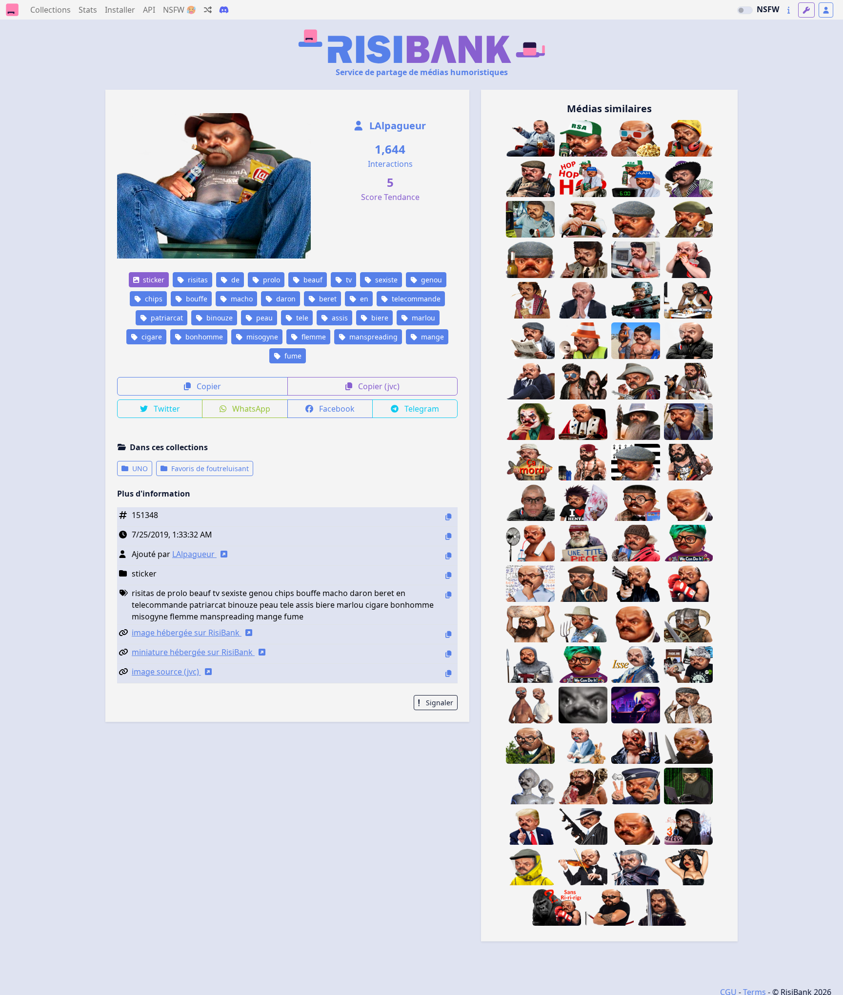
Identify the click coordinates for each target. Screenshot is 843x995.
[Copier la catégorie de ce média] (448, 575)
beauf (311, 279)
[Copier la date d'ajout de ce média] (448, 536)
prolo (270, 279)
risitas (197, 279)
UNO (139, 468)
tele (301, 317)
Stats (88, 9)
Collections (50, 9)
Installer (120, 9)
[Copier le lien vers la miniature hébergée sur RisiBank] (448, 653)
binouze (218, 317)
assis (339, 317)
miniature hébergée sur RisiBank (193, 652)
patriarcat (166, 317)
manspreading (372, 336)
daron (285, 298)
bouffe (195, 298)
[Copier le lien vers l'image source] (448, 673)
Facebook (336, 408)
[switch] (745, 10)
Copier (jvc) (378, 386)
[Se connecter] (826, 10)
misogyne (261, 336)
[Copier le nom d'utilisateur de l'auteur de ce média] (448, 555)
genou (430, 279)
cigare (151, 336)
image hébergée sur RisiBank (186, 632)
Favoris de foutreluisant (209, 468)
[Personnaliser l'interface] (806, 10)
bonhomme (203, 336)
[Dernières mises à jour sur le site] (788, 10)
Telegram (420, 408)
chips (152, 298)
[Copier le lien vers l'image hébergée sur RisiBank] (448, 634)
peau (263, 317)
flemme (313, 336)
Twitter (166, 408)
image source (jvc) (166, 671)
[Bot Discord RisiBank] (224, 10)
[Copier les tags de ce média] (448, 594)
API (149, 9)
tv (348, 279)
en (363, 298)
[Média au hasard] (208, 10)
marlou (422, 317)
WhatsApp (250, 408)
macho (241, 298)
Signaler (438, 702)
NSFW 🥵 (179, 9)
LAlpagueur (396, 125)
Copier (208, 386)
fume (291, 355)
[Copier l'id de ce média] (448, 516)
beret (327, 298)
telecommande (415, 298)
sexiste (385, 279)
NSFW (768, 9)
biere (378, 317)
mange (431, 336)
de (234, 279)
